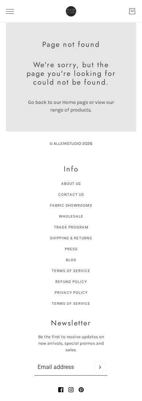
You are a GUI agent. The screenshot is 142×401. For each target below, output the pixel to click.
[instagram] (71, 390)
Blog (71, 260)
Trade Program (71, 227)
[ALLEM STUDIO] (71, 11)
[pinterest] (81, 390)
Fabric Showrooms (71, 205)
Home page (75, 102)
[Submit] (100, 367)
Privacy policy (71, 293)
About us (71, 184)
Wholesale (71, 216)
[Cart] (132, 11)
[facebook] (61, 390)
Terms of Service (71, 271)
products (80, 110)
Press (71, 249)
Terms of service (71, 303)
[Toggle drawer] (10, 11)
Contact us (71, 195)
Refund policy (71, 282)
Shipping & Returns (71, 238)
